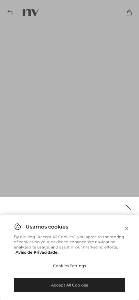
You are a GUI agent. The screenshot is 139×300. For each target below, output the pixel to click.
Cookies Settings (69, 265)
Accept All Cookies (69, 285)
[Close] (126, 228)
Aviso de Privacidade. (37, 252)
